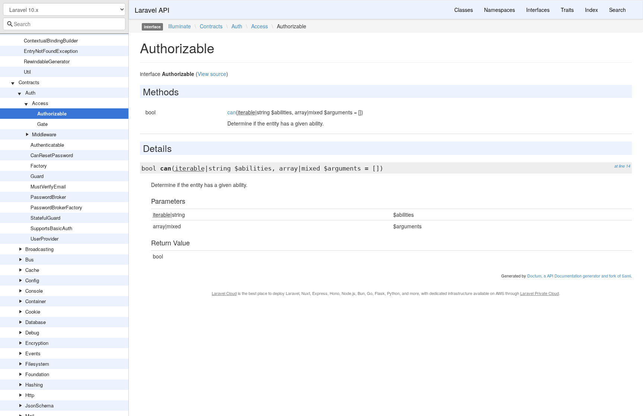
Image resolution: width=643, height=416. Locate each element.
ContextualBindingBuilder (51, 40)
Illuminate (179, 26)
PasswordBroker (48, 196)
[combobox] (64, 24)
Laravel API (152, 10)
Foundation (37, 374)
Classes (463, 9)
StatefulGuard (45, 217)
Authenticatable (47, 144)
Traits (567, 9)
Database (35, 322)
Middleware (44, 134)
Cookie (32, 311)
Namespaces (499, 9)
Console (34, 290)
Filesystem (37, 363)
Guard (37, 176)
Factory (39, 165)
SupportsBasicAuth (51, 228)
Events (33, 353)
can (231, 112)
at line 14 (622, 166)
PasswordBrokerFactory (56, 207)
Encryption (36, 342)
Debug (32, 332)
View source (212, 73)
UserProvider (44, 238)
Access (40, 103)
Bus (29, 259)
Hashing (34, 384)
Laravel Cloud (224, 293)
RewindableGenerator (47, 61)
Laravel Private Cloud (539, 293)
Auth (30, 92)
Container (35, 301)
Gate (42, 123)
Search (617, 9)
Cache (32, 269)
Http (29, 394)
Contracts (29, 82)
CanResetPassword (52, 155)
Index (591, 9)
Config (32, 280)
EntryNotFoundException (51, 50)
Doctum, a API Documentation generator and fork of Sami (579, 276)
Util (27, 71)
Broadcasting (39, 249)
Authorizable (52, 113)
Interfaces (538, 9)
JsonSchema (39, 405)
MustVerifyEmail (48, 186)
